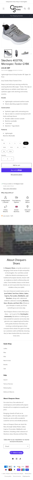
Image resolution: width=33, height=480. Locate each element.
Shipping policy (26, 476)
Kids (5, 356)
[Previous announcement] (3, 16)
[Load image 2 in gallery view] (16, 53)
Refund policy (7, 388)
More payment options (16, 174)
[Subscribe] (27, 446)
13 (4, 151)
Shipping (10, 70)
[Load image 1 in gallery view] (8, 53)
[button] (3, 9)
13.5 (10, 151)
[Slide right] (31, 54)
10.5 (5, 147)
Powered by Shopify (18, 473)
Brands (6, 364)
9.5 (26, 143)
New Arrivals (7, 360)
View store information (9, 188)
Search (5, 380)
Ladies (5, 348)
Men (5, 352)
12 (18, 147)
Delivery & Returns (9, 392)
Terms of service (17, 476)
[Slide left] (2, 54)
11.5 (12, 147)
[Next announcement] (30, 16)
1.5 (5, 143)
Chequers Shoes (10, 473)
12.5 (25, 147)
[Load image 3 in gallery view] (25, 53)
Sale (5, 368)
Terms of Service (8, 384)
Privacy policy (8, 476)
